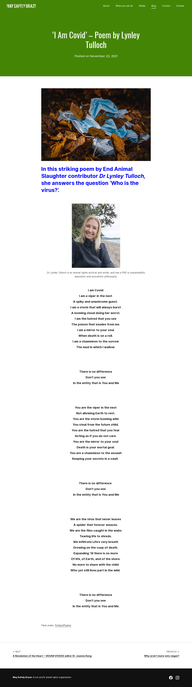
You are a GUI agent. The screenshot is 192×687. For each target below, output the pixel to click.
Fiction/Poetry (63, 625)
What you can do (124, 5)
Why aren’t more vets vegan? (161, 656)
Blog (153, 5)
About (106, 5)
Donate (180, 5)
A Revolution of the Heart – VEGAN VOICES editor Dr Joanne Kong (52, 656)
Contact (166, 5)
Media (142, 5)
